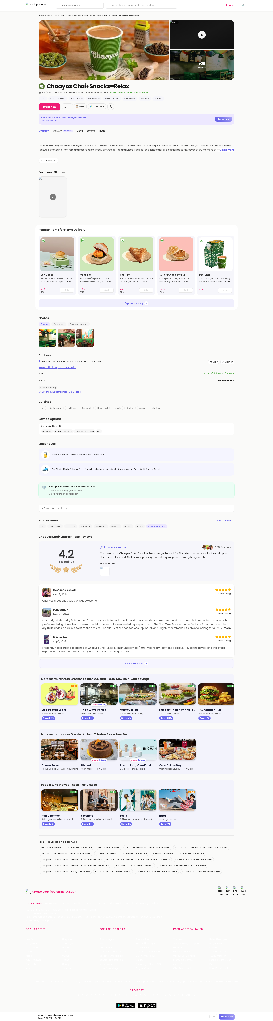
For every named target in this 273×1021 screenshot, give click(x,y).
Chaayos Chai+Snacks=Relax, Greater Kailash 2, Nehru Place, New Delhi (75, 865)
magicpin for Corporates (189, 981)
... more (67, 281)
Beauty (66, 903)
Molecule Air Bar (182, 951)
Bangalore (31, 943)
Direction (229, 361)
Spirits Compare (102, 981)
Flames (213, 947)
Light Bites (155, 408)
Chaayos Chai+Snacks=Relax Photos (193, 859)
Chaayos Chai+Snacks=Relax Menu (113, 871)
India (49, 15)
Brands (170, 981)
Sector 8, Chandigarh (111, 951)
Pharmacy (141, 903)
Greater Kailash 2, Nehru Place (80, 15)
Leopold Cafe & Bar (220, 960)
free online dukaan (63, 892)
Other (154, 903)
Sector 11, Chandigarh (111, 955)
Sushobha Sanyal (64, 590)
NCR (64, 951)
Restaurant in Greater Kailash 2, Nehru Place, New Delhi (66, 847)
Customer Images (79, 324)
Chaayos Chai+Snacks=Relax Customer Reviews (182, 865)
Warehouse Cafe (218, 951)
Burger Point (216, 943)
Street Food (102, 408)
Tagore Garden (144, 968)
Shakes (130, 408)
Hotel (129, 903)
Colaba (140, 960)
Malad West (106, 964)
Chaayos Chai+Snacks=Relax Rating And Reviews (65, 871)
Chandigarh (68, 943)
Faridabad (67, 947)
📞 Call (67, 106)
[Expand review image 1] (104, 571)
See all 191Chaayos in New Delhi (57, 367)
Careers (219, 981)
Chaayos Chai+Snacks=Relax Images (201, 871)
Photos (44, 324)
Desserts (117, 408)
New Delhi (59, 15)
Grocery (91, 903)
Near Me (87, 981)
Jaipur (29, 951)
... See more (227, 150)
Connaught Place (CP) (148, 964)
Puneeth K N (60, 610)
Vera (207, 981)
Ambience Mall (144, 947)
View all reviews (134, 663)
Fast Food (71, 408)
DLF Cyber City (108, 947)
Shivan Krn (60, 637)
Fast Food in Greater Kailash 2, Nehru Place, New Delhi (66, 853)
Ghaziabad (32, 947)
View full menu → (225, 520)
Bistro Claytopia (218, 939)
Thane (65, 960)
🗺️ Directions (97, 106)
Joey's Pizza (179, 964)
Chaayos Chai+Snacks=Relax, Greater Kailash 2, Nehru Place (70, 859)
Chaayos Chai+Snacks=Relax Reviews (134, 865)
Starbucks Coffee (183, 960)
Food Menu (59, 324)
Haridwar (67, 968)
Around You (67, 981)
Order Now (49, 106)
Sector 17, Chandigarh (148, 951)
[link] (57, 265)
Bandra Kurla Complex (112, 960)
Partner (160, 981)
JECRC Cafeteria (218, 955)
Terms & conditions (55, 508)
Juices (142, 408)
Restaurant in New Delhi (109, 847)
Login (229, 5)
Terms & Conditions (123, 981)
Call (213, 1016)
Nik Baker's (179, 947)
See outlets (223, 119)
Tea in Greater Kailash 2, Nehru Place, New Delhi (147, 847)
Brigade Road (143, 939)
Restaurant (102, 15)
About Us (54, 981)
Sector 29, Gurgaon (146, 943)
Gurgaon (67, 939)
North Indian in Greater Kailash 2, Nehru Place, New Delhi (201, 847)
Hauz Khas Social (218, 968)
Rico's (212, 964)
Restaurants (52, 903)
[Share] (110, 106)
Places (150, 981)
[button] (202, 34)
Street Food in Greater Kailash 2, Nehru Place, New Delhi (178, 853)
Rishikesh (31, 964)
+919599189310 (226, 380)
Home (41, 15)
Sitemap (140, 981)
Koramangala (107, 939)
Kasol (29, 968)
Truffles (177, 939)
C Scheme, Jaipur (145, 955)
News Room (41, 981)
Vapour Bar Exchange (185, 955)
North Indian (55, 408)
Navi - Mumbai (34, 960)
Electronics (117, 903)
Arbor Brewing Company (186, 943)
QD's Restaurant (182, 968)
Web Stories (232, 981)
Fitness (103, 903)
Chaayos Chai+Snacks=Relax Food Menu (156, 871)
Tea (42, 408)
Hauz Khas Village (109, 968)
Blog (78, 981)
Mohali (29, 955)
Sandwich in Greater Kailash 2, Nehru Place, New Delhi (121, 853)
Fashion (78, 903)
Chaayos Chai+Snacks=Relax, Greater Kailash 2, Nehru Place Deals (137, 859)
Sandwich (87, 408)
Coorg (65, 964)
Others (190, 995)
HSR (102, 943)
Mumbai (66, 955)
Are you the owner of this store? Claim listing (60, 392)
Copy (215, 361)
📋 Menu (80, 106)
